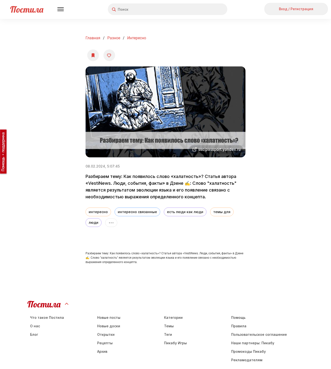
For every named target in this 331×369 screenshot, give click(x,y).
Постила (26, 9)
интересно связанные (137, 212)
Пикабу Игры (175, 343)
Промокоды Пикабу (248, 351)
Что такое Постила (47, 317)
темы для (221, 212)
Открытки (106, 334)
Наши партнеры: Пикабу (252, 343)
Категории (173, 317)
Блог (34, 334)
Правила (238, 326)
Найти (205, 9)
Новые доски (108, 326)
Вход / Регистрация (296, 9)
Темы (169, 326)
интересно (98, 212)
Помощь (238, 317)
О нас (35, 326)
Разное (113, 38)
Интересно (136, 38)
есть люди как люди (185, 212)
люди (93, 222)
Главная (93, 38)
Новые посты (108, 317)
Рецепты (105, 343)
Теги (168, 334)
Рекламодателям (246, 360)
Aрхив (102, 351)
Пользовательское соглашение (259, 334)
